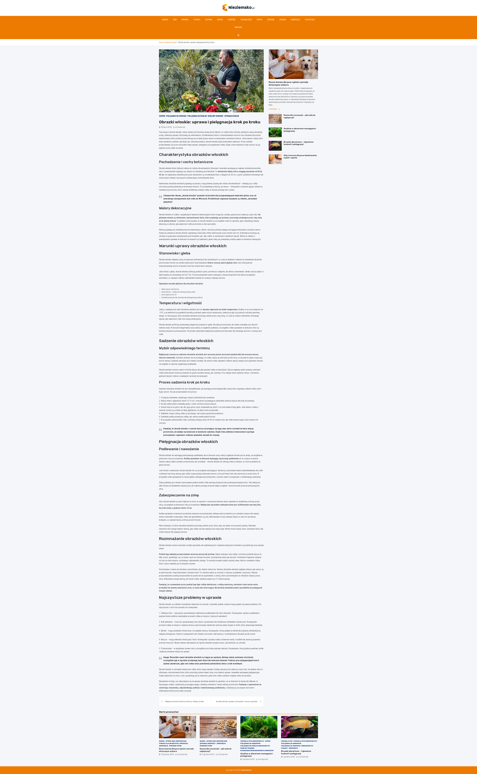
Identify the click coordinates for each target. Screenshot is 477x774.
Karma (162, 741)
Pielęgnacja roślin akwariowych (255, 746)
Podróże (231, 20)
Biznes (165, 20)
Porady (284, 748)
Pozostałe (310, 20)
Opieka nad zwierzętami (176, 741)
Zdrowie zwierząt (208, 743)
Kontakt (238, 27)
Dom (175, 20)
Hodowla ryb (287, 741)
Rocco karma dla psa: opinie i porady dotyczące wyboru (176, 750)
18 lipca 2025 (166, 127)
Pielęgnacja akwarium (250, 743)
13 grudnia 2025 (167, 754)
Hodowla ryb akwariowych (252, 741)
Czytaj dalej (273, 109)
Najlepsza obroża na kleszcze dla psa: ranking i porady (184, 701)
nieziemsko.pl (246, 770)
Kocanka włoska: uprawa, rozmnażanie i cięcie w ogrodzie (236, 701)
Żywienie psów (175, 746)
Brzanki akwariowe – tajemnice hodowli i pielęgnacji (299, 143)
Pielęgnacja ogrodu (176, 116)
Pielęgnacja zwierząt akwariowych (297, 746)
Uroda (259, 20)
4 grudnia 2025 (248, 759)
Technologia (246, 20)
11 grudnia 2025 (208, 754)
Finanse (185, 20)
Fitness (196, 20)
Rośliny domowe (215, 116)
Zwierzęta (295, 20)
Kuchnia (208, 20)
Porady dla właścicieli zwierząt (173, 743)
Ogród (220, 20)
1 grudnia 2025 (289, 757)
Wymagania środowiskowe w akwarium (256, 750)
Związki (282, 20)
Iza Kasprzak (180, 127)
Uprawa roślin (231, 116)
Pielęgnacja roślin (197, 116)
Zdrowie (270, 20)
